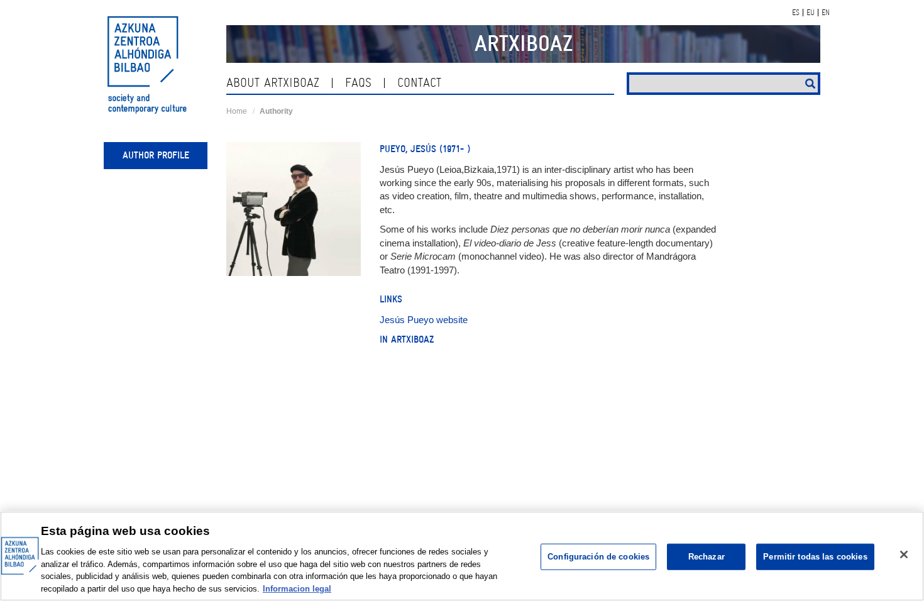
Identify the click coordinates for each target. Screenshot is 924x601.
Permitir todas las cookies (815, 556)
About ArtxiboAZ (272, 82)
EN (826, 12)
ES (796, 12)
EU (810, 12)
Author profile (156, 155)
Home (236, 111)
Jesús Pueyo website (424, 319)
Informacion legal (297, 588)
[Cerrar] (904, 554)
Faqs (358, 82)
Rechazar (706, 556)
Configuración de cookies (598, 556)
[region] (462, 556)
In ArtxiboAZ (407, 339)
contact (419, 82)
